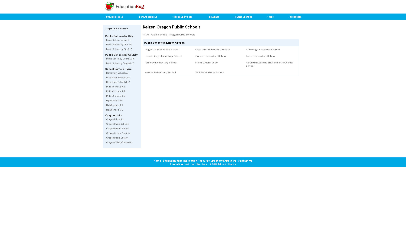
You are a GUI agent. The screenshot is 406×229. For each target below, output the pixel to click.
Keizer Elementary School (260, 56)
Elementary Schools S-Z (118, 82)
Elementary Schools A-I (117, 73)
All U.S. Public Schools (155, 34)
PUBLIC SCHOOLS (114, 17)
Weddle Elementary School (160, 72)
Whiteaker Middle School (209, 72)
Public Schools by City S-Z (119, 49)
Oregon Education (115, 119)
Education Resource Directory (203, 160)
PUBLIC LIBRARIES (243, 17)
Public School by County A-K (120, 58)
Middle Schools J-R (115, 91)
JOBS (271, 17)
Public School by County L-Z (120, 63)
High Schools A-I (114, 100)
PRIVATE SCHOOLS (148, 17)
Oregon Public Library (117, 137)
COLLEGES (214, 17)
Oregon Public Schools (117, 124)
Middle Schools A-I (115, 86)
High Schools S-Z (114, 109)
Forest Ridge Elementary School (163, 56)
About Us (230, 160)
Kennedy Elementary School (161, 62)
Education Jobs (173, 160)
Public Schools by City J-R (119, 44)
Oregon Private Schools (118, 128)
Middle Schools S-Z (115, 96)
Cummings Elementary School (263, 49)
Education (176, 164)
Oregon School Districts (118, 133)
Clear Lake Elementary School (212, 49)
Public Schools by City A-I (118, 40)
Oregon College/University (119, 142)
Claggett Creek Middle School (162, 49)
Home (157, 160)
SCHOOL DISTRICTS (183, 17)
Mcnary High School (206, 62)
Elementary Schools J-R (118, 77)
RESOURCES (295, 17)
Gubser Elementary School (210, 56)
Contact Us (245, 160)
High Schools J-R (114, 105)
